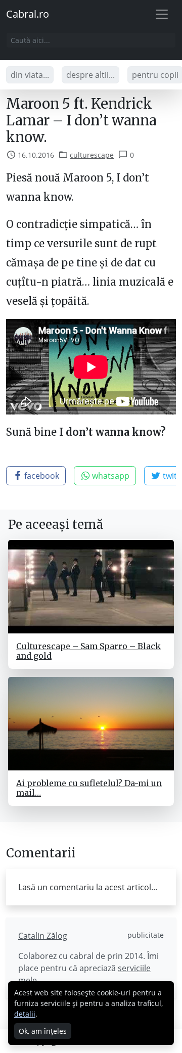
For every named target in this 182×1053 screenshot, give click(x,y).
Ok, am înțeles (43, 1031)
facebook (40, 475)
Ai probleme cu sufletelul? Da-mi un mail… (89, 788)
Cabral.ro (27, 14)
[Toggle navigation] (162, 14)
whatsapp (109, 475)
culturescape (92, 155)
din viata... (30, 74)
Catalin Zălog (42, 935)
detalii (24, 1014)
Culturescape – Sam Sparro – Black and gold (88, 651)
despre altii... (90, 74)
